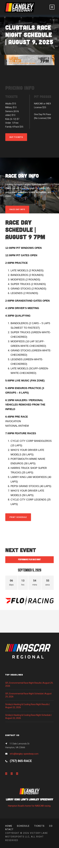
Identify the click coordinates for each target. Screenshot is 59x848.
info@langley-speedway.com (24, 753)
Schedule (23, 826)
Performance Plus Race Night (29, 559)
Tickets (39, 826)
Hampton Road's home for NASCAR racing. (29, 802)
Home (8, 826)
